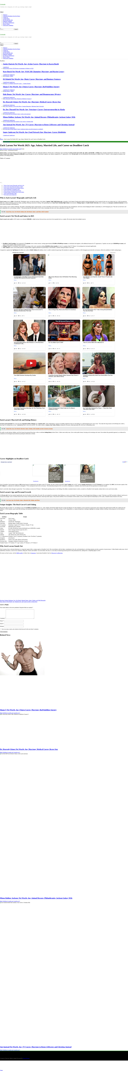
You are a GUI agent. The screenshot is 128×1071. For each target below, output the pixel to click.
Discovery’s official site (57, 553)
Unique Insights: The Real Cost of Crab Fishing (14, 192)
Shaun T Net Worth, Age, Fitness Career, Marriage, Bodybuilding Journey (31, 87)
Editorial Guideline (7, 21)
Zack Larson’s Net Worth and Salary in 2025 (13, 186)
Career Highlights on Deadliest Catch (12, 189)
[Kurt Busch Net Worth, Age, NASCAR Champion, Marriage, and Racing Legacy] (18, 68)
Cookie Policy (6, 18)
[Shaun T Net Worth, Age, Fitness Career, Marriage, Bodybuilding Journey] (17, 83)
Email (2, 623)
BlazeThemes (26, 1058)
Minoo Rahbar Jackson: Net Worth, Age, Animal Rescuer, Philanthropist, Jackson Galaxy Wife (39, 117)
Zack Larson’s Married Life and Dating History (14, 188)
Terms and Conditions (8, 25)
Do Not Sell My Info (8, 20)
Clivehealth (2, 4)
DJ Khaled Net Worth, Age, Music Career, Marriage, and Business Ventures (32, 79)
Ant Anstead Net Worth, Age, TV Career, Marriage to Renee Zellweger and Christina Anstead (38, 125)
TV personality (6, 141)
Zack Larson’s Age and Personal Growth (12, 190)
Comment (2, 618)
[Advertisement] (44, 171)
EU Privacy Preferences (8, 22)
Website (2, 626)
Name (2, 620)
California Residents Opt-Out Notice (11, 16)
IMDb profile (19, 553)
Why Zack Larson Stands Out (10, 194)
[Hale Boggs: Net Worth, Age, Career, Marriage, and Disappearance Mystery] (8, 91)
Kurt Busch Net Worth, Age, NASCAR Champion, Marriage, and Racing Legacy (33, 72)
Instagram (33, 553)
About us (5, 14)
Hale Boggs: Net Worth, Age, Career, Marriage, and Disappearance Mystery (32, 94)
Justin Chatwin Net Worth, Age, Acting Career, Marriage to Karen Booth (31, 64)
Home (1, 139)
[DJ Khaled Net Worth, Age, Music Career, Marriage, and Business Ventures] (8, 76)
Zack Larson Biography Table (10, 193)
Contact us (5, 17)
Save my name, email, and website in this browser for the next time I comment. (20, 629)
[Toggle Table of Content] (1, 182)
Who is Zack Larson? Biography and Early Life (14, 185)
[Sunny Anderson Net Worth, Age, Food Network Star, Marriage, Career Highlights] (23, 129)
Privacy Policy (6, 24)
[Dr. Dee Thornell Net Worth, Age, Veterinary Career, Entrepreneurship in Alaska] (23, 106)
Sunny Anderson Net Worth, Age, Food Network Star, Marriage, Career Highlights (34, 132)
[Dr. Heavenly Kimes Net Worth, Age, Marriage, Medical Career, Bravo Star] (17, 98)
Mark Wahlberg (3, 149)
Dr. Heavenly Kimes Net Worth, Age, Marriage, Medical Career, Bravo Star (32, 102)
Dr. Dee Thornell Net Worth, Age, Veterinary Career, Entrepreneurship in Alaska (34, 109)
